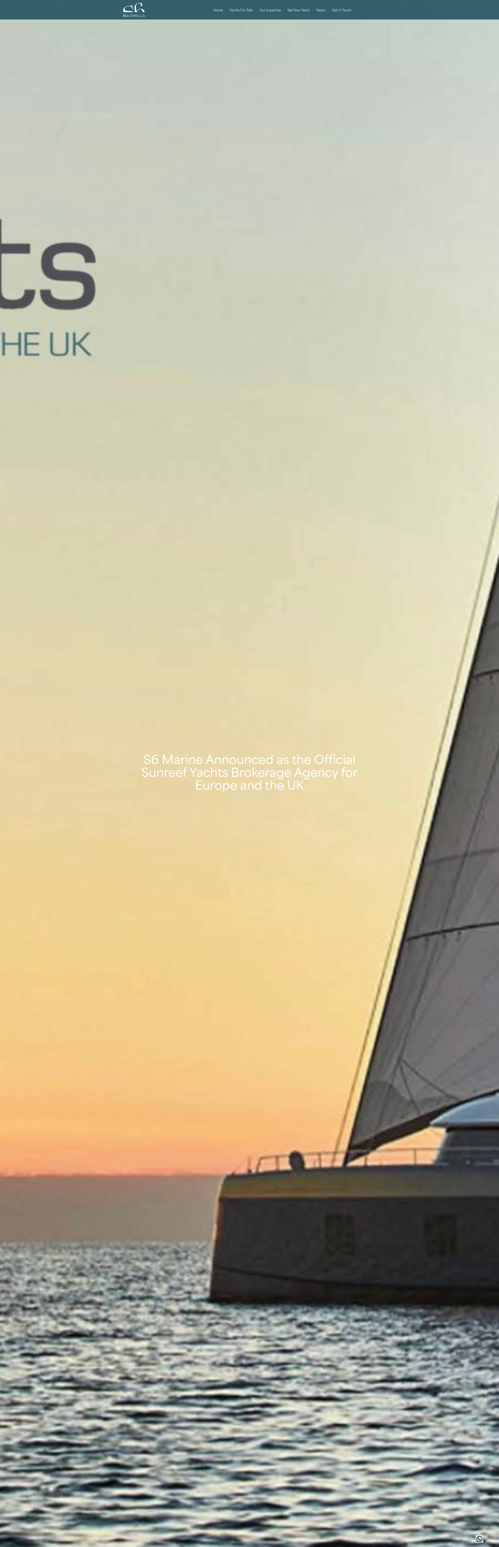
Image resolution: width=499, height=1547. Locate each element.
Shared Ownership (239, 44)
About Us (265, 18)
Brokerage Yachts (238, 27)
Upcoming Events (321, 27)
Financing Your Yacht (241, 35)
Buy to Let (233, 53)
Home (218, 9)
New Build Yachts (238, 18)
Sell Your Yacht (299, 9)
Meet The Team (270, 27)
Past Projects (268, 35)
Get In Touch (341, 9)
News (320, 9)
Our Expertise (270, 9)
